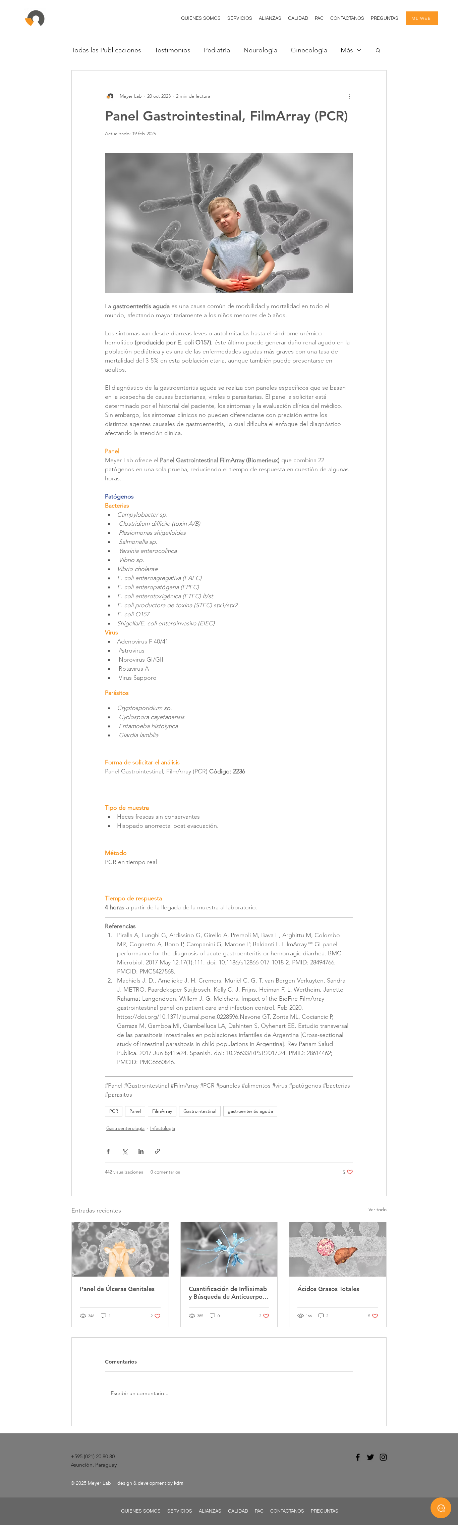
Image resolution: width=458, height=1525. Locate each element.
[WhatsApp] (441, 1507)
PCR (113, 1111)
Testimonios (172, 50)
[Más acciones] (349, 96)
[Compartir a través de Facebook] (108, 1151)
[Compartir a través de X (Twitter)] (124, 1151)
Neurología (260, 50)
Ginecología (309, 50)
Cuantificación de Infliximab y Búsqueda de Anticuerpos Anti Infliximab (228, 1292)
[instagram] (383, 1457)
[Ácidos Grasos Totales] (337, 1249)
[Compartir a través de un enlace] (157, 1151)
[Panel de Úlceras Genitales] (120, 1249)
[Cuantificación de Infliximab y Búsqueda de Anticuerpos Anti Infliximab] (229, 1249)
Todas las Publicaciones (106, 50)
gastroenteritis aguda (250, 1111)
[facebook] (357, 1457)
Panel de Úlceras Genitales (117, 1289)
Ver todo (377, 1209)
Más (347, 50)
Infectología (162, 1128)
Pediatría (217, 50)
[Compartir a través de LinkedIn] (141, 1151)
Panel (135, 1111)
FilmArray (162, 1111)
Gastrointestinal (199, 1111)
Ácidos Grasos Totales (328, 1289)
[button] (239, 18)
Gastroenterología (125, 1128)
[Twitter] (370, 1457)
